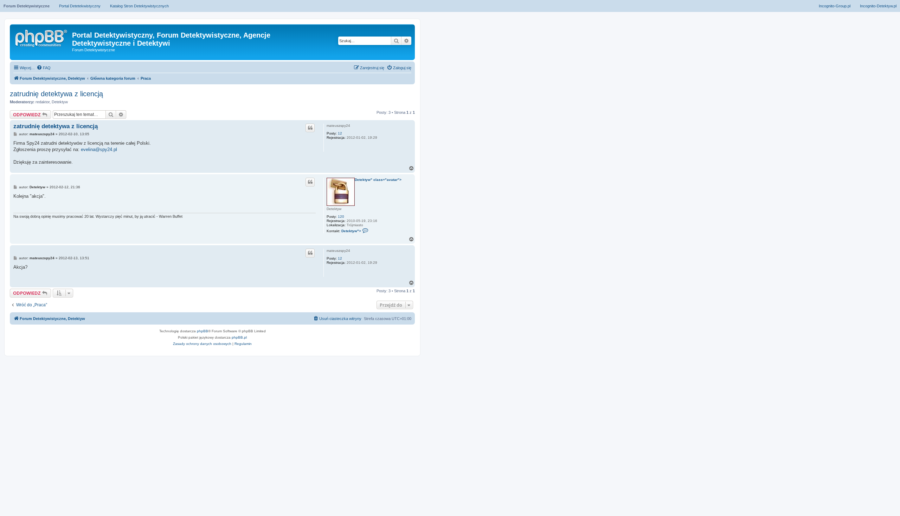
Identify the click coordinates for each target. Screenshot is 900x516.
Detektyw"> (355, 230)
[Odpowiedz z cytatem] (310, 128)
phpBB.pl (239, 337)
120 (341, 216)
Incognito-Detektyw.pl (878, 6)
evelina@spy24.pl (99, 149)
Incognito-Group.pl (834, 6)
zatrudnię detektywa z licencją (56, 94)
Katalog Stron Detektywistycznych (139, 6)
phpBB (202, 331)
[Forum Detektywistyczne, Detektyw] (42, 37)
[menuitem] (44, 68)
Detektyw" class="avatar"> (378, 180)
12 (340, 133)
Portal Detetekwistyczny (80, 6)
